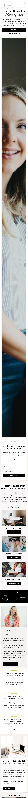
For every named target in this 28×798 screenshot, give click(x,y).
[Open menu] (24, 3)
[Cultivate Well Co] (8, 3)
